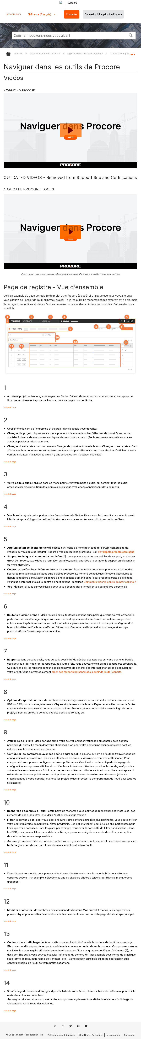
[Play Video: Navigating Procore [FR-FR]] (70, 232)
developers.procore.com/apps (116, 551)
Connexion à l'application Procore (103, 14)
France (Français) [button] (40, 14)
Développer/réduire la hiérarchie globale (10, 54)
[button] (131, 35)
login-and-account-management (85, 53)
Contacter (71, 14)
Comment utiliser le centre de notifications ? (110, 581)
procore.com (14, 14)
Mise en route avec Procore (45, 53)
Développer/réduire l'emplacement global (133, 52)
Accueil (18, 53)
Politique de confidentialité (61, 1035)
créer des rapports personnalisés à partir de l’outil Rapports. (87, 672)
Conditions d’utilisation (90, 1035)
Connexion (129, 1035)
